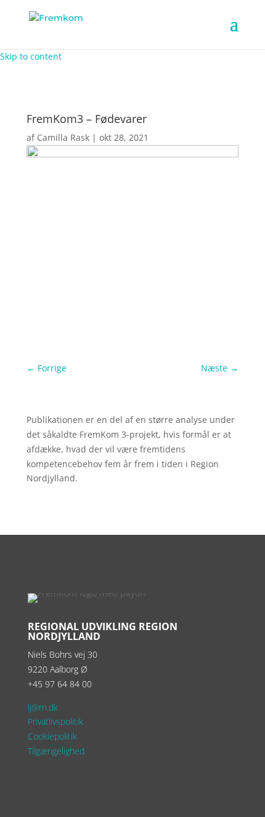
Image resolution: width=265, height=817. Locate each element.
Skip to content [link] (31, 56)
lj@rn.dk (43, 707)
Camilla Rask (63, 137)
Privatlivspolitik (55, 721)
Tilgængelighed (56, 751)
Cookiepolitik (52, 736)
